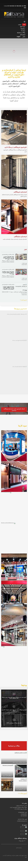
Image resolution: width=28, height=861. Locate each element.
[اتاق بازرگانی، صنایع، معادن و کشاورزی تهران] (23, 827)
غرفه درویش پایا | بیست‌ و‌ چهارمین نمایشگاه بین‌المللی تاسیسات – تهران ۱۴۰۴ (8, 257)
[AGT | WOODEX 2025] (14, 379)
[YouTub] (14, 848)
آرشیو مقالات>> (22, 793)
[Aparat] (21, 2)
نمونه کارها (22, 425)
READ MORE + (24, 264)
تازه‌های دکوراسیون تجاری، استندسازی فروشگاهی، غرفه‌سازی (14, 409)
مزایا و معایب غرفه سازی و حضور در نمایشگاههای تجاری (21, 789)
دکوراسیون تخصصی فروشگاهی (22, 775)
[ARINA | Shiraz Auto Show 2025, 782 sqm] (14, 326)
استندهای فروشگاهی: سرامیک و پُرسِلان (19, 762)
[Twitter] (7, 848)
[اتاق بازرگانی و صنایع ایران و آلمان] (24, 830)
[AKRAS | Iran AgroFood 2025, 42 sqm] (14, 352)
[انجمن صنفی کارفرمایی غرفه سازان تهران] (24, 834)
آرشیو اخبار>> (23, 300)
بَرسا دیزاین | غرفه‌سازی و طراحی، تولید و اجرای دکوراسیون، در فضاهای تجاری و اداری (14, 73)
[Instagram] (19, 2)
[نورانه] (12, 57)
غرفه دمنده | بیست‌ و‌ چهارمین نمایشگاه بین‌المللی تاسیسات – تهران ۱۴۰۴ (8, 273)
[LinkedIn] (25, 2)
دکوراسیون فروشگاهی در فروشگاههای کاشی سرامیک (7, 775)
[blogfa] (23, 2)
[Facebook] (3, 848)
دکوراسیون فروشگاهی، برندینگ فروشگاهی (8, 789)
